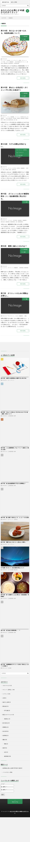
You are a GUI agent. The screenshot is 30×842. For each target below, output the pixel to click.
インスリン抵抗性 (6, 60)
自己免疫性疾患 (9, 119)
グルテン (4, 116)
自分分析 (20, 155)
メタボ (7, 61)
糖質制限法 (10, 63)
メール (3, 774)
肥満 (5, 119)
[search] (28, 5)
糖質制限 (26, 36)
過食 (10, 169)
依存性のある (23, 116)
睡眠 (5, 734)
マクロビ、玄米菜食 (12, 220)
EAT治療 (11, 569)
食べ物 (15, 119)
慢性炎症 (10, 118)
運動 (27, 299)
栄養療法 (4, 717)
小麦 (7, 118)
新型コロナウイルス (7, 705)
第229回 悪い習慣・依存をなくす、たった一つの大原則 (15, 517)
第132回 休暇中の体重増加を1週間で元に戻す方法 (13, 378)
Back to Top (15, 792)
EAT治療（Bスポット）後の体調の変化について (12, 567)
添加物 (14, 118)
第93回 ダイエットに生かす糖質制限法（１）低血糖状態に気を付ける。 (15, 196)
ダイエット (24, 60)
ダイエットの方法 (12, 168)
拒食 (4, 169)
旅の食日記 (5, 713)
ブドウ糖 (3, 61)
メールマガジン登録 (7, 763)
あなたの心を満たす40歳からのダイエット (12, 11)
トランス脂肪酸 (10, 116)
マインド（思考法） (23, 149)
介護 (3, 688)
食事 (25, 39)
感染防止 (6, 709)
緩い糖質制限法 (19, 221)
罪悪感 (6, 169)
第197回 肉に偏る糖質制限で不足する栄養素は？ (13, 483)
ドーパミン (17, 116)
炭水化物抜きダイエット (20, 61)
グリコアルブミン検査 (16, 60)
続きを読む (23, 78)
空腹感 (18, 118)
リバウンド (21, 152)
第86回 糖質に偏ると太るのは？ (14, 246)
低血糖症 (20, 220)
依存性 (18, 168)
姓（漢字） (4, 777)
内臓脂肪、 (11, 61)
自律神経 (4, 726)
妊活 (5, 742)
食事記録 (14, 169)
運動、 (26, 315)
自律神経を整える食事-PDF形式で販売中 (12, 758)
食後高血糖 (16, 63)
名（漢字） (4, 780)
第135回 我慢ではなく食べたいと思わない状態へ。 (14, 542)
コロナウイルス (6, 676)
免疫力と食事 (5, 692)
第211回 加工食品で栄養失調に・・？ (10, 621)
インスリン (4, 267)
